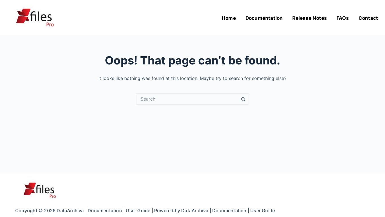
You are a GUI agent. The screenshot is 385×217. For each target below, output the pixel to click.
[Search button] (243, 99)
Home (229, 18)
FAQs (343, 18)
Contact (368, 18)
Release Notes (309, 18)
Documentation (264, 18)
